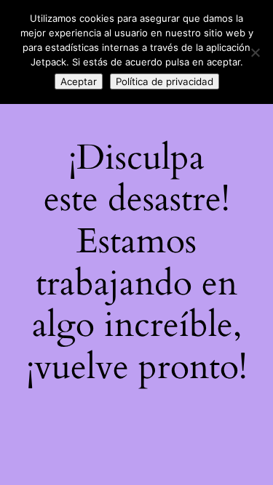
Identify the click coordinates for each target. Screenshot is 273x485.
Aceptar (78, 81)
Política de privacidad (164, 81)
